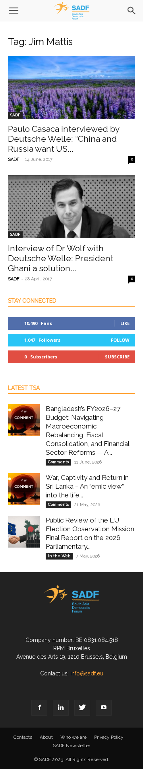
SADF (15, 115)
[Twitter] (82, 708)
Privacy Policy (109, 737)
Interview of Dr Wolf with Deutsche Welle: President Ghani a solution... (60, 258)
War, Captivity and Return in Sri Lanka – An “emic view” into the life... (87, 486)
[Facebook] (39, 708)
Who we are (73, 737)
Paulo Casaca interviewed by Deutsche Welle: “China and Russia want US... (63, 139)
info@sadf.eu (86, 673)
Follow (120, 340)
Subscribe (117, 357)
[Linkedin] (61, 708)
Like (124, 323)
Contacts (23, 737)
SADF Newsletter (71, 745)
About (46, 737)
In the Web (59, 556)
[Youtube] (104, 708)
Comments (58, 462)
